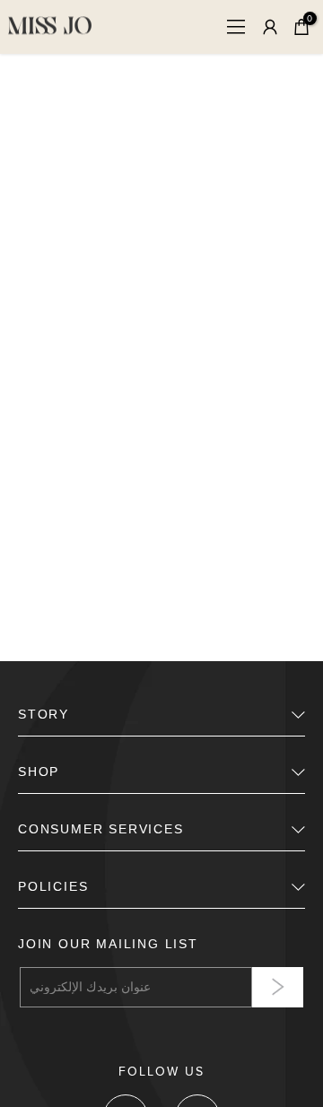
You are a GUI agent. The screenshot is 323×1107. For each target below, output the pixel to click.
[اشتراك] (277, 987)
